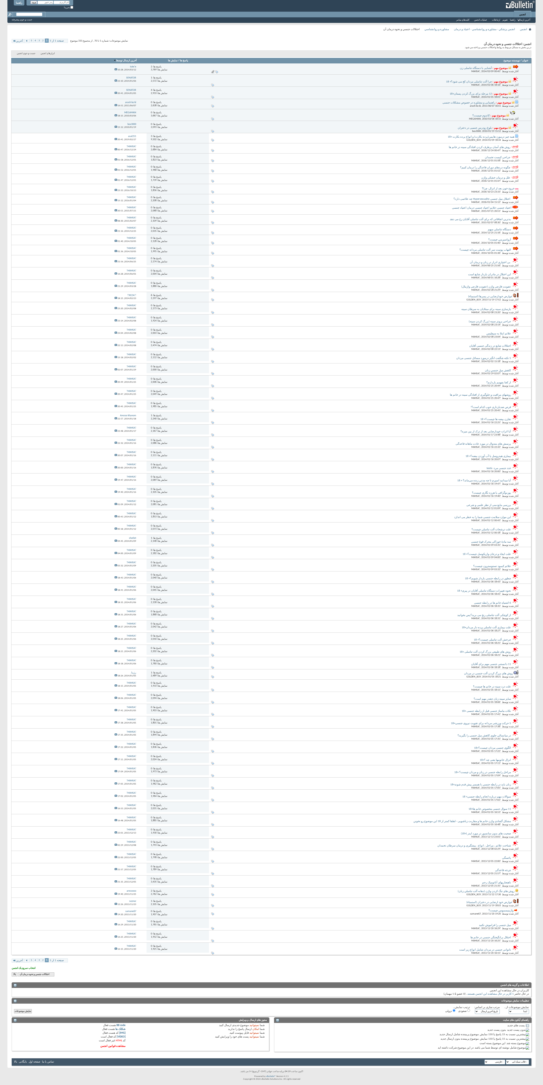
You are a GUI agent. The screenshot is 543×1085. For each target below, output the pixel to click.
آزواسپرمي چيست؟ (499, 239)
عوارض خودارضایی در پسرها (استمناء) (490, 296)
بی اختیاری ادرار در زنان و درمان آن (490, 262)
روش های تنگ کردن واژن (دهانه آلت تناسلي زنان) (486, 891)
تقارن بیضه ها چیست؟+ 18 (495, 419)
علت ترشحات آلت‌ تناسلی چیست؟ (491, 529)
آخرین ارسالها (524, 20)
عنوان (525, 60)
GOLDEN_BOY (473, 140)
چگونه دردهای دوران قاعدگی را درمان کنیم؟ (485, 167)
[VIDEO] (121, 1036)
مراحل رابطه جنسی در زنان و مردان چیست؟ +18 (482, 772)
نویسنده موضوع (512, 60)
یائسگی (506, 858)
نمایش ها (173, 60)
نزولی (449, 1011)
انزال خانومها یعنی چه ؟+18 (495, 760)
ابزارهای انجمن (48, 53)
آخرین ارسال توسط (126, 60)
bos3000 (476, 131)
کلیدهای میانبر (462, 20)
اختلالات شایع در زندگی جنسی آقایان (490, 346)
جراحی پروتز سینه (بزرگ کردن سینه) (490, 321)
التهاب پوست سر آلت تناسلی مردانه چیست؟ (485, 250)
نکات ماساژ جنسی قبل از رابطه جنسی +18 (486, 711)
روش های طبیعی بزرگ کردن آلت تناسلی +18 (485, 652)
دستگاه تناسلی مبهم (499, 229)
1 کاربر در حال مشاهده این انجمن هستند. (490, 994)
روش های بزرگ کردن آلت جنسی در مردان (488, 673)
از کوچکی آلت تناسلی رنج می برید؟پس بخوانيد (484, 615)
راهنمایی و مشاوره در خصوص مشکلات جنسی (468, 102)
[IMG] (122, 1033)
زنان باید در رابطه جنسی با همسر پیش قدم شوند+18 (480, 784)
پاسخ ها (184, 60)
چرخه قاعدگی (503, 870)
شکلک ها (120, 1029)
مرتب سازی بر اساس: (487, 1007)
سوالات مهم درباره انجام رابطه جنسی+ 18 (486, 796)
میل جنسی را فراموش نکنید (495, 925)
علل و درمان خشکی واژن (495, 177)
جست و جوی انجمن (26, 53)
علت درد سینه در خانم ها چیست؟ (492, 686)
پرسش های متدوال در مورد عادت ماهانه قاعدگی (483, 444)
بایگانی (23, 1061)
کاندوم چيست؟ (481, 115)
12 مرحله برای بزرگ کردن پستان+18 (471, 93)
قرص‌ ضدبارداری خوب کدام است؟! (491, 407)
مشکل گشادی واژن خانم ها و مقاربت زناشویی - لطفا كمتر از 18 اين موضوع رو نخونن (462, 821)
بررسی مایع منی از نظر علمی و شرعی (488, 505)
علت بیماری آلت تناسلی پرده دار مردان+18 (486, 627)
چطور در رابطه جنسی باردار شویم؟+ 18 (488, 578)
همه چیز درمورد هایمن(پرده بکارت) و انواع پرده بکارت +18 (481, 136)
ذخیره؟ (67, 8)
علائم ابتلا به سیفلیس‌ (498, 333)
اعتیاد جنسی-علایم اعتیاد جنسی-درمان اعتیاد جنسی (481, 208)
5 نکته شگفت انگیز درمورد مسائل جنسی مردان (483, 358)
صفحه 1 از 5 (57, 40)
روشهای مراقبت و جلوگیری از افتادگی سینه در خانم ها (480, 395)
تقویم (505, 20)
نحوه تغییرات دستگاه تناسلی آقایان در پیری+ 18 (484, 590)
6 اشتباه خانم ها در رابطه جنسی (492, 603)
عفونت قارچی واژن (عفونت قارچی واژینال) (486, 286)
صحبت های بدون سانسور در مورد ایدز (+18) (486, 833)
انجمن (522, 14)
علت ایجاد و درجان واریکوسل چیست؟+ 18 (487, 554)
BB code (121, 1025)
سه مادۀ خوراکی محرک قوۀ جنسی (491, 541)
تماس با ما (48, 1061)
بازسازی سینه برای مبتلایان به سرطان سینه (486, 309)
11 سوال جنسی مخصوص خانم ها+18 (490, 809)
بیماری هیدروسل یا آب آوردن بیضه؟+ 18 (488, 456)
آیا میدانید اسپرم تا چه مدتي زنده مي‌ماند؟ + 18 (484, 480)
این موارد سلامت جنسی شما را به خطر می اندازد (482, 517)
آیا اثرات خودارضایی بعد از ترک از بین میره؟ (485, 431)
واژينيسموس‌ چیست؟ (501, 910)
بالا (14, 974)
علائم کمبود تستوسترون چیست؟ (492, 566)
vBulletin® (271, 1076)
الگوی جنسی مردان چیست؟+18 (492, 748)
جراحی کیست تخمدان (497, 157)
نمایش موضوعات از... (516, 1007)
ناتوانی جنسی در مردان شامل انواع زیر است (485, 949)
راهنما (19, 3)
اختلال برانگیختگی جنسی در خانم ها (490, 937)
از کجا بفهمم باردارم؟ (498, 382)
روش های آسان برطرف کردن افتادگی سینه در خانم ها (479, 147)
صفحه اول (34, 1061)
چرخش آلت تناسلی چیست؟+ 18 (492, 639)
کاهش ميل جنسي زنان (498, 370)
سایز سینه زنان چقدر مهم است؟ (492, 699)
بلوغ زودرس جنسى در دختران (475, 128)
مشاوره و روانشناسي (436, 29)
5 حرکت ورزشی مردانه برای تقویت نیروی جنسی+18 (481, 723)
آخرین (19, 41)
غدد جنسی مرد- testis (499, 468)
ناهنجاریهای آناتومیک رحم (496, 882)
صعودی (462, 1011)
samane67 (475, 914)
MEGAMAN (475, 119)
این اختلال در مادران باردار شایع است (489, 274)
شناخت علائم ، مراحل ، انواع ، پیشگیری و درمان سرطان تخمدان (474, 845)
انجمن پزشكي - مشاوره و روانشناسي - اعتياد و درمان (484, 29)
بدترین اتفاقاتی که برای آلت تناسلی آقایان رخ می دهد (480, 219)
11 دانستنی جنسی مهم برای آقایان (491, 664)
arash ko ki (475, 106)
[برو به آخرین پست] (116, 70)
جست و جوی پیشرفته (22, 20)
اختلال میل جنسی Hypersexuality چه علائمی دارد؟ (482, 199)
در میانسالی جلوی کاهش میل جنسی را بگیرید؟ (484, 735)
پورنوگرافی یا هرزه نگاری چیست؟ (491, 493)
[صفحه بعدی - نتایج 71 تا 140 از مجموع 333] (26, 41)
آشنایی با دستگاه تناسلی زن (476, 68)
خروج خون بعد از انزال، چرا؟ (498, 188)
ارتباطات (496, 20)
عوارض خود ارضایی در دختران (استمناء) (489, 902)
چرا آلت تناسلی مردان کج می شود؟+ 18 (469, 81)
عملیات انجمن (480, 20)
